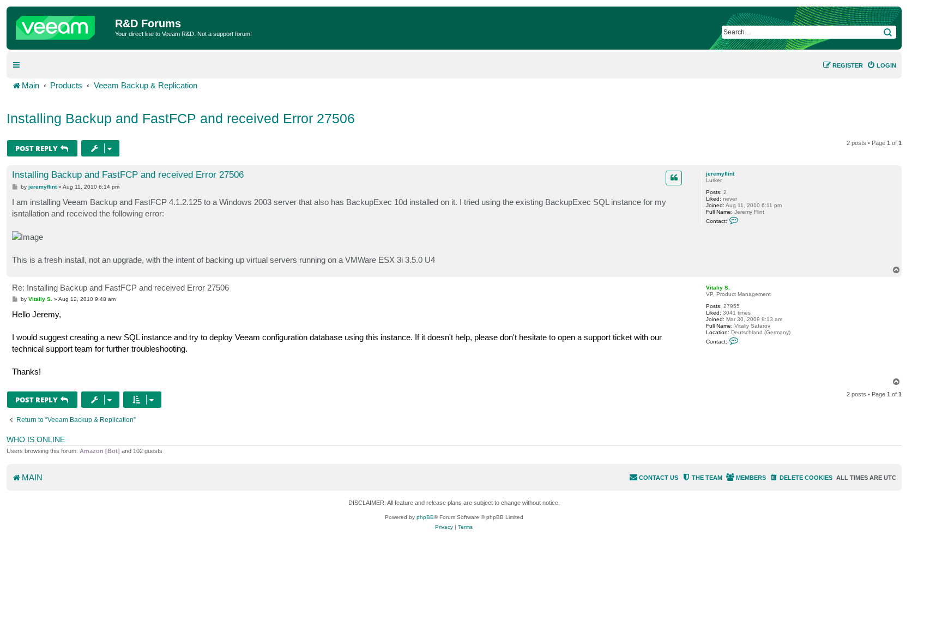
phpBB (425, 517)
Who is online (36, 439)
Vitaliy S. (718, 288)
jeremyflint (720, 174)
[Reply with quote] (674, 178)
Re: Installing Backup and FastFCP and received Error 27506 (120, 287)
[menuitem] (881, 65)
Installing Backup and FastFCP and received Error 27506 (181, 118)
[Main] (62, 25)
